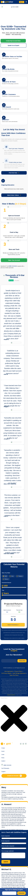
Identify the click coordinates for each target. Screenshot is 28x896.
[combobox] (8, 698)
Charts (3, 748)
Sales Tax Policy (14, 675)
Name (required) (5, 836)
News (2, 757)
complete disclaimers (11, 694)
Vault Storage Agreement (19, 673)
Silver (12, 576)
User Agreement (8, 671)
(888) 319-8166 (13, 266)
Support (3, 771)
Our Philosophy (5, 768)
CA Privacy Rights (6, 673)
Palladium (20, 576)
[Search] (1, 739)
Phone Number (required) (7, 846)
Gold (6, 576)
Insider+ (3, 761)
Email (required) (5, 841)
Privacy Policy (18, 671)
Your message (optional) (7, 851)
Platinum (6, 579)
